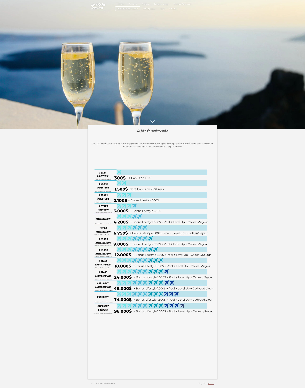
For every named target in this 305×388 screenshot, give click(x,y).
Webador (211, 384)
